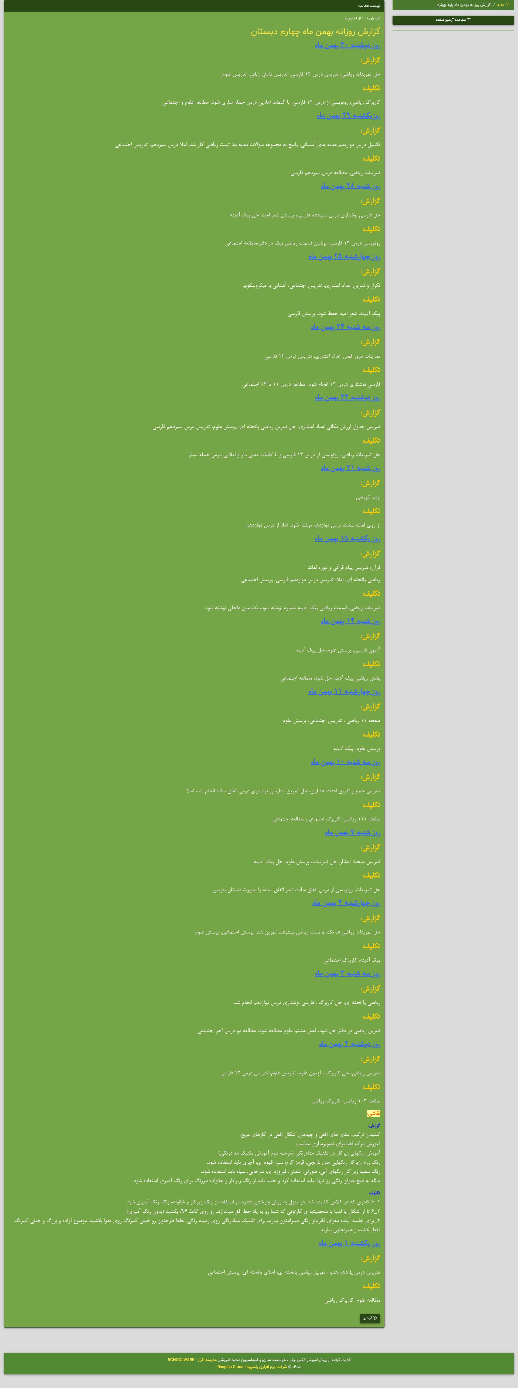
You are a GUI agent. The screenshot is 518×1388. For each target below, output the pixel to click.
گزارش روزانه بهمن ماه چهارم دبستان (315, 32)
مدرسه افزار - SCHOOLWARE (192, 1360)
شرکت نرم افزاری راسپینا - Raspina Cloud (252, 1367)
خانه (501, 5)
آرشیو (368, 1319)
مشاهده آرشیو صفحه (451, 20)
